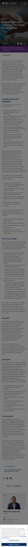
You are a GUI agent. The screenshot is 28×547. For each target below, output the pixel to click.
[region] (14, 536)
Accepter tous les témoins (14, 544)
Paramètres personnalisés (14, 540)
